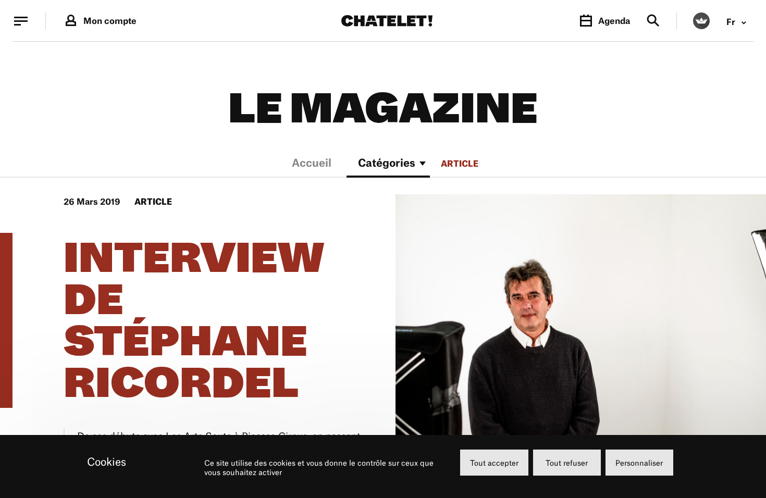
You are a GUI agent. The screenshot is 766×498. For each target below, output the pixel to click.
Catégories (386, 164)
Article (459, 163)
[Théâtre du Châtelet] (387, 21)
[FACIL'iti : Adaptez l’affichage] (701, 21)
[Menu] (21, 21)
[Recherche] (653, 21)
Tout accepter (494, 463)
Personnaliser (639, 463)
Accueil (311, 164)
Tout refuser (567, 463)
